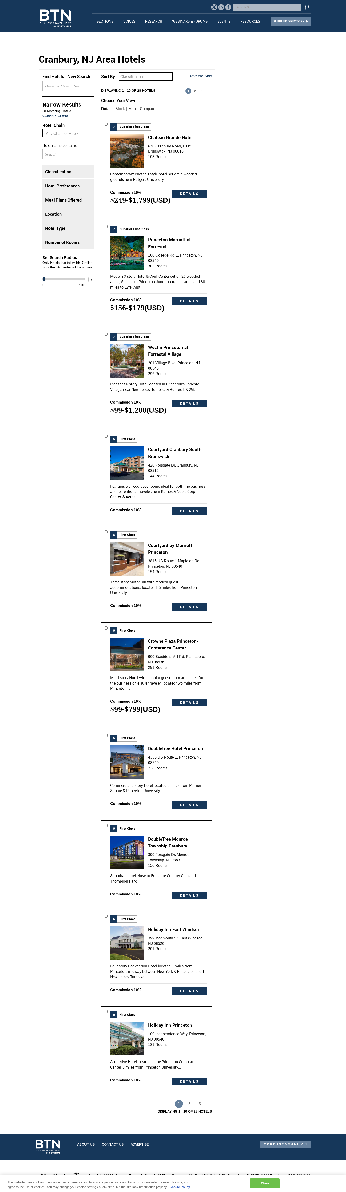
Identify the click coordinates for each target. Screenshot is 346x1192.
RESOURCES (250, 21)
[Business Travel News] (56, 30)
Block (120, 109)
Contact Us (113, 1144)
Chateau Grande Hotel (170, 137)
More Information (285, 1144)
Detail (106, 109)
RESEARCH (153, 21)
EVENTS (223, 21)
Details (189, 194)
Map (132, 109)
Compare (147, 109)
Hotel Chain (53, 125)
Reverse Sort (200, 76)
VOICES (129, 21)
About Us (86, 1144)
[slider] (44, 279)
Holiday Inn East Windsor (173, 929)
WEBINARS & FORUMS (190, 21)
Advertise (140, 1144)
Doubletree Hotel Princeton (175, 748)
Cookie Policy (180, 1187)
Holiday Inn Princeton (170, 1025)
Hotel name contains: (60, 145)
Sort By (108, 76)
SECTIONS (105, 21)
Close (265, 1183)
